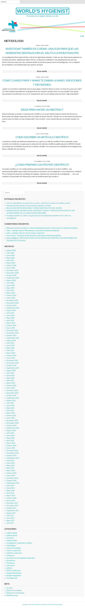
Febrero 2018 (11, 498)
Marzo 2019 (10, 470)
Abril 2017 (10, 523)
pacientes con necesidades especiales (20, 558)
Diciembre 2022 (12, 360)
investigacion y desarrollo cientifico (19, 543)
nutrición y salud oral (14, 553)
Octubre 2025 (11, 275)
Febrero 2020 (11, 445)
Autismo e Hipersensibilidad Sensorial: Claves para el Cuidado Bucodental (49, 228)
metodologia (11, 545)
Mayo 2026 (10, 258)
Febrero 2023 (11, 355)
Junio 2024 (10, 315)
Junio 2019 (10, 463)
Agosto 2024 (11, 310)
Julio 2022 (10, 373)
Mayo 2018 (10, 490)
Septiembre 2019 (12, 458)
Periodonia (10, 563)
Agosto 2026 (11, 250)
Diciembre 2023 (12, 330)
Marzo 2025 (10, 293)
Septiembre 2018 (12, 483)
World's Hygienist (42, 11)
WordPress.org (11, 595)
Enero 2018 (10, 500)
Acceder (9, 588)
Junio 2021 (10, 405)
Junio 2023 (10, 345)
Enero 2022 (10, 388)
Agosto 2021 (11, 400)
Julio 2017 (10, 515)
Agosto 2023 (11, 340)
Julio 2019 (10, 460)
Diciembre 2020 (12, 420)
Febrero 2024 (11, 325)
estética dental (11, 533)
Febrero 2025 (11, 295)
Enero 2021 (10, 418)
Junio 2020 (10, 435)
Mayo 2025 (10, 288)
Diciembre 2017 (12, 503)
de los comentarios (15, 593)
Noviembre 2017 (12, 505)
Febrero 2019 (11, 473)
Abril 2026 (10, 260)
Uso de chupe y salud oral (34, 233)
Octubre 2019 (11, 455)
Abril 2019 (10, 468)
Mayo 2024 (10, 318)
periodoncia (10, 560)
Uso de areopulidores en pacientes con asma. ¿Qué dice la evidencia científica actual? (38, 203)
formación (10, 538)
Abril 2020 (10, 440)
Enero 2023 (10, 358)
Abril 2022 (10, 380)
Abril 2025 (10, 290)
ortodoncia (10, 555)
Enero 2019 (10, 475)
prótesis (9, 568)
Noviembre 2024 (12, 303)
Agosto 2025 (11, 280)
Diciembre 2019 (12, 450)
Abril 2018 (10, 493)
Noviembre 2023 (12, 333)
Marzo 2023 (10, 353)
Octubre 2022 (11, 365)
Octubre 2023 (11, 335)
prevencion (10, 565)
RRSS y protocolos (13, 570)
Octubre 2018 (11, 480)
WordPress (50, 604)
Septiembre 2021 (12, 398)
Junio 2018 (10, 488)
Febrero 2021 (11, 415)
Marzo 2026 (10, 263)
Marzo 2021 (10, 413)
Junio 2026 (10, 255)
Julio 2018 (10, 485)
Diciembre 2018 (12, 478)
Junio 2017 (10, 518)
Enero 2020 (10, 448)
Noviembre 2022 (12, 363)
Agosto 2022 (11, 370)
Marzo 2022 (10, 383)
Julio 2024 (10, 313)
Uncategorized (11, 578)
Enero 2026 (10, 268)
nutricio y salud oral (13, 550)
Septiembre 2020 (12, 428)
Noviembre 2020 (12, 423)
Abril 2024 (10, 320)
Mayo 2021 (10, 408)
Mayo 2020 (10, 438)
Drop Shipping (58, 604)
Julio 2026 (10, 253)
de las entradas (14, 590)
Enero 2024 (10, 328)
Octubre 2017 (11, 508)
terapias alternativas (13, 573)
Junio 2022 (10, 375)
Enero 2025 (10, 298)
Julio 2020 (10, 433)
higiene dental (11, 540)
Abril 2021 (10, 410)
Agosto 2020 (11, 430)
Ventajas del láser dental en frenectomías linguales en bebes (28, 205)
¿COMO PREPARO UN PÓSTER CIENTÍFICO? (42, 164)
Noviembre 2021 (12, 393)
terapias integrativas (13, 575)
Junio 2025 (10, 285)
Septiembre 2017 (12, 510)
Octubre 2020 (11, 425)
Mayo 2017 (10, 520)
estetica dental (11, 535)
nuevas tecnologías (13, 548)
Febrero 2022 (11, 385)
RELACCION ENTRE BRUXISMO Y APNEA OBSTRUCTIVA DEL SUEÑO (34, 208)
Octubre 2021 (11, 395)
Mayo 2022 (10, 378)
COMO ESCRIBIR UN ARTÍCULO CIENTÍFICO (42, 137)
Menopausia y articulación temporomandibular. (42, 230)
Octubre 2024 (11, 305)
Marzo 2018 (10, 495)
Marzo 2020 (10, 443)
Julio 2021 (10, 403)
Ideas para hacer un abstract (42, 109)
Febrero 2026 (11, 265)
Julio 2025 (10, 283)
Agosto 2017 (11, 513)
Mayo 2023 (10, 348)
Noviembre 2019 (12, 453)
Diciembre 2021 (12, 390)
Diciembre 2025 (12, 270)
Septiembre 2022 (12, 368)
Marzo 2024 (10, 323)
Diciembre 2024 (12, 300)
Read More (42, 71)
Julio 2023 (10, 343)
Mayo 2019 (10, 465)
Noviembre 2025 (12, 273)
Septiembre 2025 (12, 278)
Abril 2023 (10, 350)
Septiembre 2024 (12, 308)
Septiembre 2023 (12, 338)
